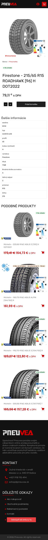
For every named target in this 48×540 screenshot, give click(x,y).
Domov (4, 62)
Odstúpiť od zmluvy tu (21, 520)
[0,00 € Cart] (44, 4)
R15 (3, 188)
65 (3, 142)
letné (4, 126)
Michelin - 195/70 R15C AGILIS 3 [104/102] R (23, 351)
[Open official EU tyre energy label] (39, 57)
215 (3, 196)
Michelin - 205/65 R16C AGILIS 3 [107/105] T (23, 404)
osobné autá (7, 134)
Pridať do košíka (31, 104)
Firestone (6, 157)
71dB (4, 165)
